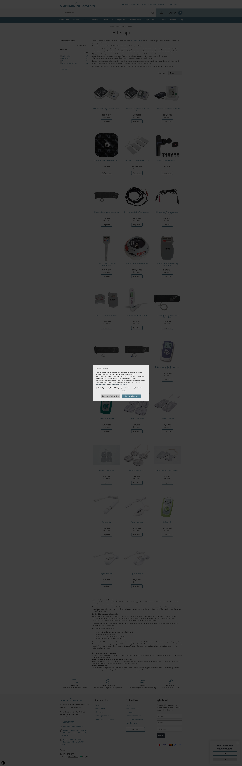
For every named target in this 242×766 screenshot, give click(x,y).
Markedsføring (114, 388)
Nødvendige (101, 388)
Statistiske (138, 388)
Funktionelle (126, 388)
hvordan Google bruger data (118, 384)
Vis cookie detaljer (121, 391)
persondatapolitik (101, 384)
